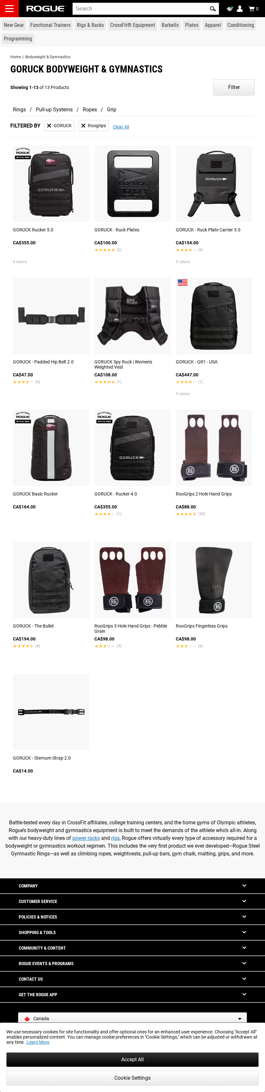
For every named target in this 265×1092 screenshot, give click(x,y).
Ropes (90, 109)
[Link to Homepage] (46, 8)
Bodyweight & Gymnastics (47, 57)
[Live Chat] (231, 9)
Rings (19, 109)
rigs (115, 838)
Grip (111, 109)
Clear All (121, 126)
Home (15, 57)
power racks (86, 838)
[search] (145, 9)
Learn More (37, 1042)
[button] (213, 9)
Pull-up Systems (54, 109)
